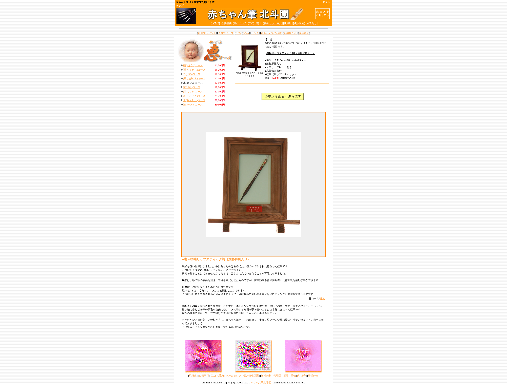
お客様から (290, 33)
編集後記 (304, 33)
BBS (238, 33)
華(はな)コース (191, 87)
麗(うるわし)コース (194, 69)
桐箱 (286, 375)
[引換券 (301, 375)
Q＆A (246, 33)
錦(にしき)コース (193, 91)
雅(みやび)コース (193, 104)
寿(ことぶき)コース (194, 95)
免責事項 (204, 375)
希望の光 (313, 375)
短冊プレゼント (207, 33)
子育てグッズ (225, 33)
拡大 (322, 298)
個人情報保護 (251, 375)
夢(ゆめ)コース (191, 74)
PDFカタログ (233, 375)
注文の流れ (217, 375)
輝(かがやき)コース (194, 78)
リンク (255, 33)
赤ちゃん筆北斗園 (261, 382)
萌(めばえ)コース (193, 65)
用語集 (193, 375)
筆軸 (293, 375)
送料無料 (266, 375)
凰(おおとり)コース (194, 100)
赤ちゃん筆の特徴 (271, 33)
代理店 (277, 375)
